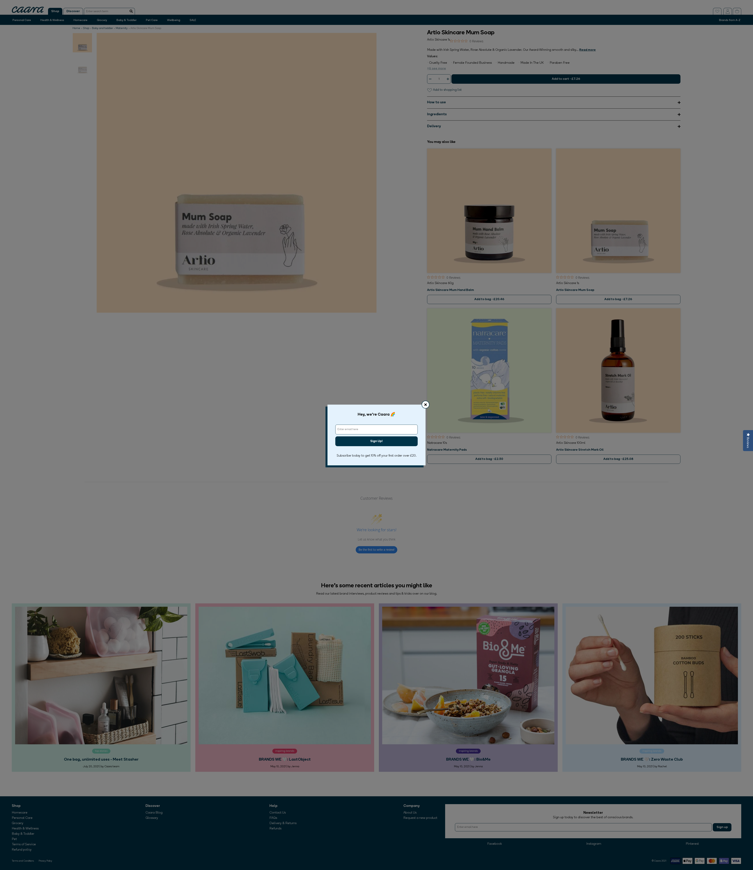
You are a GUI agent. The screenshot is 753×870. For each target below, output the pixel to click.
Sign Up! (376, 441)
